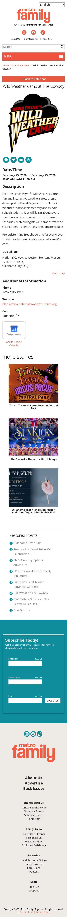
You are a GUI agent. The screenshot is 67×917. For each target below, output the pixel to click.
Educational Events (21, 65)
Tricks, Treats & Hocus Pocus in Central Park (33, 407)
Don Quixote (21, 610)
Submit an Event (33, 815)
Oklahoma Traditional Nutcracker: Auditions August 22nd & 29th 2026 (33, 511)
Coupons (34, 890)
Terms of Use (26, 912)
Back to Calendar (34, 79)
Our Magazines (31, 38)
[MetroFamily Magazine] (33, 15)
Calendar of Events (34, 834)
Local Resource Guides (34, 860)
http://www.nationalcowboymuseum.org (29, 304)
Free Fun (34, 886)
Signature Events (34, 811)
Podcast (33, 871)
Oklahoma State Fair (27, 543)
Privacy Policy (43, 912)
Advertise (47, 38)
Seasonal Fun (34, 837)
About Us (15, 38)
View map (58, 273)
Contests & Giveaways (34, 807)
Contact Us (33, 819)
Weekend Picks (34, 841)
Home (6, 65)
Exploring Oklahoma (34, 845)
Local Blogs (34, 868)
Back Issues (34, 788)
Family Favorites (33, 864)
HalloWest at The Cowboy (30, 593)
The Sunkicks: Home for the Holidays (34, 459)
